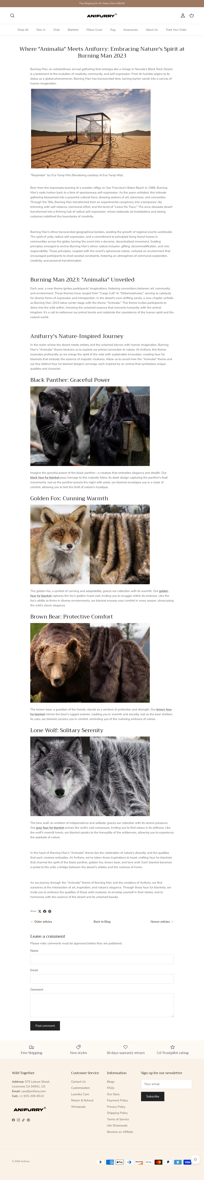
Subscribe (152, 1096)
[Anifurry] (102, 15)
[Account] (182, 15)
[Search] (12, 15)
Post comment (45, 1026)
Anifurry (25, 1161)
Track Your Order (176, 30)
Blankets (73, 30)
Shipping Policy (117, 1113)
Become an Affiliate (120, 1132)
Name (34, 951)
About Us (152, 30)
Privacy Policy (116, 1107)
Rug (112, 30)
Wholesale (78, 1107)
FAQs (110, 1088)
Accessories (130, 30)
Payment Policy (117, 1100)
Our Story (113, 1094)
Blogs (111, 1082)
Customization (80, 1088)
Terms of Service (118, 1119)
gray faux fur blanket (50, 828)
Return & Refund (82, 1100)
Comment (36, 989)
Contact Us (78, 1082)
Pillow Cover (94, 30)
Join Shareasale (117, 1125)
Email (34, 970)
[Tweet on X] (39, 911)
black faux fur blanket (44, 478)
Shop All (23, 30)
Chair (56, 30)
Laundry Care (80, 1094)
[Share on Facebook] (44, 911)
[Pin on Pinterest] (49, 911)
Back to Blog (102, 922)
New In (40, 30)
